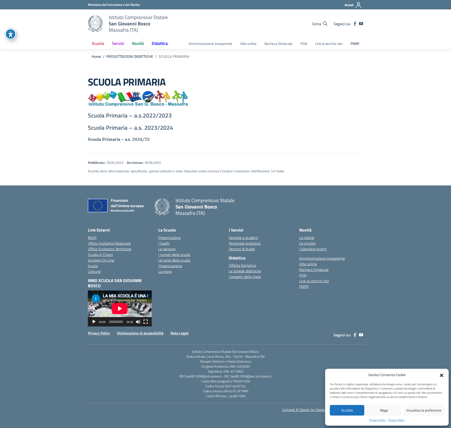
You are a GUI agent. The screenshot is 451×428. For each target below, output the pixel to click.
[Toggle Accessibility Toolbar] (10, 34)
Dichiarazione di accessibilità (140, 333)
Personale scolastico (244, 243)
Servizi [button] (118, 43)
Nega (384, 410)
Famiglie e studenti (243, 237)
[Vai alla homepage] (95, 23)
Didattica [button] (160, 43)
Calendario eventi (313, 249)
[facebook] (355, 24)
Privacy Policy (377, 420)
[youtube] (361, 24)
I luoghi (164, 243)
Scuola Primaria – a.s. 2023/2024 (130, 127)
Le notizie (306, 237)
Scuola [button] (98, 43)
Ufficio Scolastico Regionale (109, 243)
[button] (441, 375)
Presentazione (169, 237)
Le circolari (307, 243)
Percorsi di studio (242, 249)
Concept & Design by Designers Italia (311, 409)
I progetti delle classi (245, 276)
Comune (94, 271)
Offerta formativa (242, 265)
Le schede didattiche (245, 271)
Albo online (248, 43)
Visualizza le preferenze (423, 410)
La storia (165, 271)
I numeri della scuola (174, 254)
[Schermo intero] (145, 321)
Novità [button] (138, 43)
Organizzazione (170, 266)
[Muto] (138, 321)
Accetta (347, 410)
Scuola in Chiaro (100, 254)
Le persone (166, 249)
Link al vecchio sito (328, 43)
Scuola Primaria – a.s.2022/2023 (130, 115)
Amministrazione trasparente (210, 43)
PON (303, 43)
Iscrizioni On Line (101, 260)
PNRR (354, 43)
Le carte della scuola (174, 260)
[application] (120, 308)
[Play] (94, 321)
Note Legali (180, 333)
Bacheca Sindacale (278, 43)
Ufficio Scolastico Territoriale (109, 249)
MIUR (92, 237)
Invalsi (93, 266)
